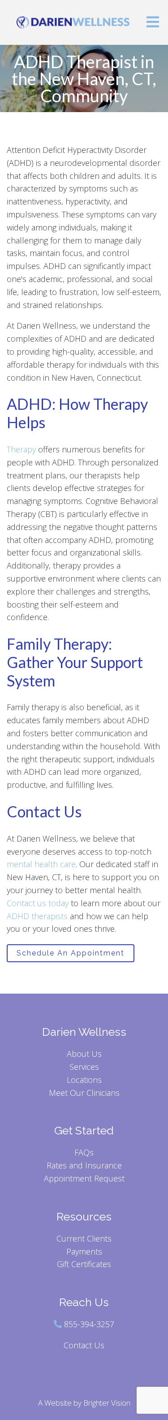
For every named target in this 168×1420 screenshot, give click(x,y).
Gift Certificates (84, 1264)
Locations (84, 1079)
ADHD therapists (37, 916)
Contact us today (38, 903)
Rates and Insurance (84, 1165)
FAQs (84, 1152)
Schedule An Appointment (71, 953)
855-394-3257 (89, 1324)
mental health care (41, 864)
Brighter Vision (106, 1403)
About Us (84, 1053)
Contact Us (84, 1345)
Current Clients (84, 1238)
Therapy (21, 449)
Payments (84, 1251)
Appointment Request (84, 1178)
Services (84, 1066)
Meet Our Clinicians (84, 1092)
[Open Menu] (152, 22)
